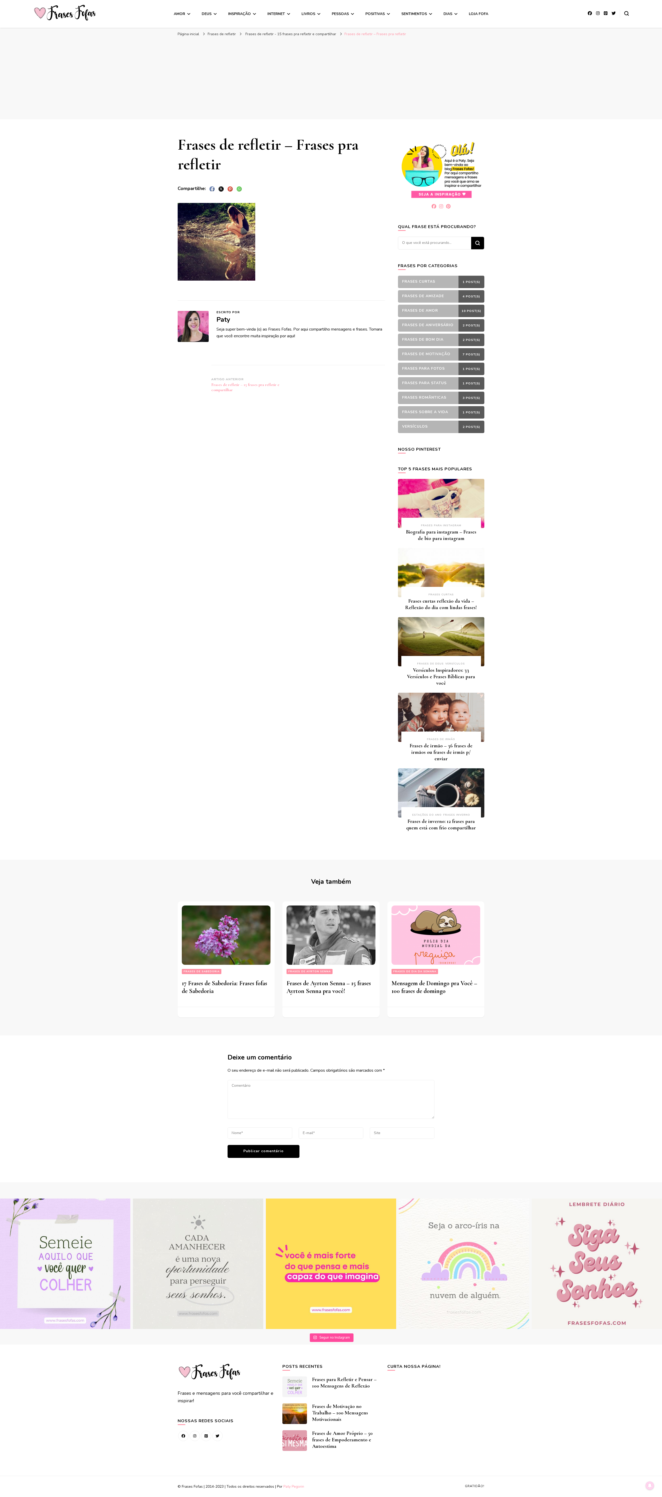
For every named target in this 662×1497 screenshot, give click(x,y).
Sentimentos (414, 13)
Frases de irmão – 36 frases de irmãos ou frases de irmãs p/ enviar (441, 752)
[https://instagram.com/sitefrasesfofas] (195, 1436)
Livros (308, 13)
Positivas (375, 13)
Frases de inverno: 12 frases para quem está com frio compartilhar (441, 824)
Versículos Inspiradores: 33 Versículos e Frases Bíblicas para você (441, 676)
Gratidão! (474, 1486)
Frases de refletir (222, 34)
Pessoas (340, 13)
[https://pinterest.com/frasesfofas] (206, 1436)
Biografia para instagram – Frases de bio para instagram (441, 535)
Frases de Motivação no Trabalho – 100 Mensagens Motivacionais (340, 1412)
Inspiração (239, 13)
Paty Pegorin (293, 1486)
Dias (447, 13)
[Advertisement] (331, 78)
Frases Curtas (441, 594)
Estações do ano (427, 815)
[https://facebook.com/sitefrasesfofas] (183, 1436)
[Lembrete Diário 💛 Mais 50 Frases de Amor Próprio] (597, 1264)
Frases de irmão (441, 739)
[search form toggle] (626, 13)
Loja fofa (478, 13)
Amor (179, 13)
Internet (276, 13)
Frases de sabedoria (202, 971)
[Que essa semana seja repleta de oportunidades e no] (198, 1264)
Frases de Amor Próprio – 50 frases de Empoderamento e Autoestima (342, 1439)
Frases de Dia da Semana (414, 971)
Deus (207, 13)
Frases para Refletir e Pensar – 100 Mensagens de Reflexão (344, 1382)
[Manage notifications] (650, 1485)
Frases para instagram (441, 525)
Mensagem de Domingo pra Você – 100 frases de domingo (434, 987)
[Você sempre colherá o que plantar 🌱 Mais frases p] (65, 1264)
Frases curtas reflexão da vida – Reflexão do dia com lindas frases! (441, 604)
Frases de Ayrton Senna (309, 971)
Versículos (455, 664)
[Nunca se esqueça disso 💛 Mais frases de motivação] (331, 1264)
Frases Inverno (456, 815)
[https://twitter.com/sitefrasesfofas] (217, 1436)
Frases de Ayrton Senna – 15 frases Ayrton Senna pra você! (329, 987)
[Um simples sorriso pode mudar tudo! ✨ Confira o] (464, 1264)
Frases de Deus (430, 664)
